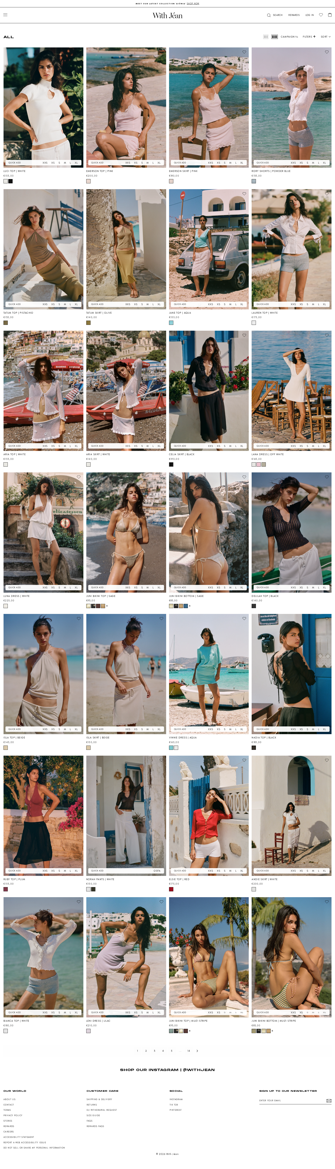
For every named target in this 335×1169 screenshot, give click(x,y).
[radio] (265, 37)
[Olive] (88, 323)
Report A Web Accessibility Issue (24, 1142)
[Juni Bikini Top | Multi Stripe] (209, 957)
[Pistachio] (5, 323)
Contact (8, 1105)
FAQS (90, 1121)
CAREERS (8, 1131)
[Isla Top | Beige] (43, 674)
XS (53, 162)
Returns (92, 1105)
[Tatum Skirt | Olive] (126, 249)
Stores (7, 1121)
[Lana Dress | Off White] (292, 391)
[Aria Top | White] (43, 391)
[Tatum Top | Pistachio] (43, 249)
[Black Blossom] (93, 606)
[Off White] (254, 464)
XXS (45, 162)
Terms (7, 1110)
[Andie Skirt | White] (292, 816)
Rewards (8, 1126)
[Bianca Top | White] (43, 957)
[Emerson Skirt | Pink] (209, 107)
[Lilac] (88, 1031)
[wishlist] (321, 15)
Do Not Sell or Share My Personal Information (34, 1148)
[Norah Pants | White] (126, 816)
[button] (274, 15)
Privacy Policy (12, 1115)
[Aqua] (171, 323)
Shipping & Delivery (99, 1099)
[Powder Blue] (254, 181)
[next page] (197, 1051)
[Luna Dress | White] (43, 532)
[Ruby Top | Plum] (43, 816)
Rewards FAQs (95, 1126)
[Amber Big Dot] (98, 606)
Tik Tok (174, 1105)
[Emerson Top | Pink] (126, 107)
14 (188, 1050)
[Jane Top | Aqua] (209, 249)
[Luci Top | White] (43, 107)
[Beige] (5, 748)
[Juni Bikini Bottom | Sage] (209, 532)
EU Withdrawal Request (102, 1110)
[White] (5, 181)
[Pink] (88, 181)
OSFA (157, 870)
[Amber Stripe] (103, 606)
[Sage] (88, 606)
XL (76, 162)
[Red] (171, 889)
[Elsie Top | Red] (209, 816)
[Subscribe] (329, 1100)
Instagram (176, 1099)
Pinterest (176, 1110)
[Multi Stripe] (171, 1031)
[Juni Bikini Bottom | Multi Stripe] (292, 957)
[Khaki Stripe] (93, 889)
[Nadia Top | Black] (292, 674)
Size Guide (93, 1115)
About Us (9, 1099)
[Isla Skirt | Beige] (126, 674)
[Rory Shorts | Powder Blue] (292, 107)
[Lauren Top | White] (292, 249)
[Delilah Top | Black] (292, 532)
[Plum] (5, 889)
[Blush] (258, 464)
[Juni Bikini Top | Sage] (126, 532)
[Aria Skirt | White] (126, 391)
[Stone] (264, 464)
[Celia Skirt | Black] (209, 391)
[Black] (10, 181)
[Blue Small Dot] (186, 606)
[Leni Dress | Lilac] (126, 957)
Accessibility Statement (18, 1137)
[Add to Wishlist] (78, 52)
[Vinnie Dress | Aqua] (209, 674)
